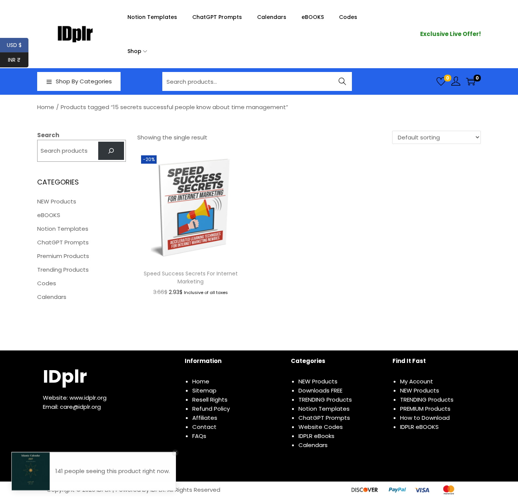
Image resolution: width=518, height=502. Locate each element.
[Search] (111, 151)
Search (342, 81)
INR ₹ (18, 60)
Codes (46, 283)
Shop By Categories (84, 81)
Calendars (51, 297)
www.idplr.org (88, 398)
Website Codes (320, 427)
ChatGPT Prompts (63, 242)
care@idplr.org (80, 407)
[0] (441, 81)
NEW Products (56, 201)
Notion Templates (62, 229)
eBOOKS (48, 215)
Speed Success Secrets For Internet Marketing (191, 277)
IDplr (65, 376)
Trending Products (63, 270)
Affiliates (204, 418)
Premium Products (63, 256)
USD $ (17, 45)
